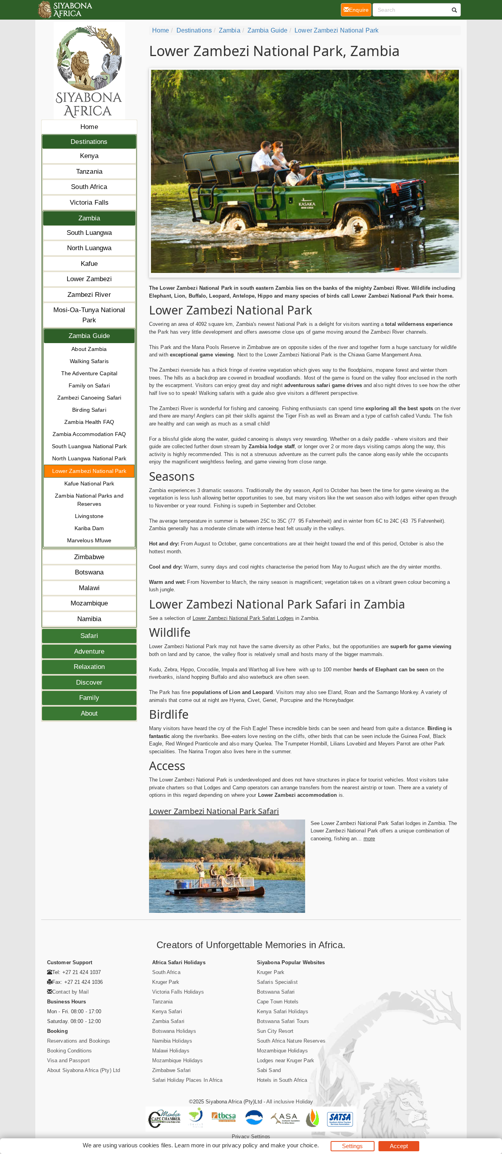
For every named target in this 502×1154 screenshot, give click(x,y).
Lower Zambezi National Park (89, 471)
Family (89, 697)
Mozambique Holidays (177, 1060)
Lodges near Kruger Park (285, 1060)
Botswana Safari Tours (283, 1021)
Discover (89, 682)
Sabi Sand (269, 1070)
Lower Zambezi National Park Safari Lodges (243, 618)
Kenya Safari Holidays (282, 1011)
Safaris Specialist (277, 982)
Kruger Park (166, 982)
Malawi (89, 588)
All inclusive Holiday (289, 1102)
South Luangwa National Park (89, 446)
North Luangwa (89, 248)
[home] (64, 10)
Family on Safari (89, 385)
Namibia (89, 619)
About (89, 713)
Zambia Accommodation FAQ (89, 434)
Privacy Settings (251, 1136)
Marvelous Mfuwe (89, 540)
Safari (89, 636)
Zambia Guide (89, 336)
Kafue (89, 263)
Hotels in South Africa (282, 1080)
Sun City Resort (275, 1031)
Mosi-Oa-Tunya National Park (89, 315)
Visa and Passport (68, 1060)
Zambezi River (89, 294)
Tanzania (89, 171)
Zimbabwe (89, 557)
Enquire (360, 9)
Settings (352, 1146)
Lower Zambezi (89, 279)
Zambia (89, 218)
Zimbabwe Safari (171, 1070)
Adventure (89, 651)
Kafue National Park (89, 483)
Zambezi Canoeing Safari (89, 397)
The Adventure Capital (89, 373)
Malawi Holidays (171, 1051)
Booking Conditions (69, 1051)
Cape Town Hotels (278, 1002)
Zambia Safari (168, 1021)
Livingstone (89, 516)
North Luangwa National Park (89, 458)
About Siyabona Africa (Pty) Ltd (83, 1070)
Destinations (89, 141)
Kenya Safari (167, 1011)
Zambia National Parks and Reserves (89, 499)
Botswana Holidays (174, 1031)
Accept (399, 1146)
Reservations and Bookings (79, 1041)
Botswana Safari (276, 992)
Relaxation (89, 667)
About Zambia (89, 349)
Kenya (89, 156)
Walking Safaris (89, 361)
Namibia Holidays (172, 1041)
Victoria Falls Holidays (178, 992)
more (369, 838)
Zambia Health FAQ (89, 422)
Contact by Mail (70, 992)
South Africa (89, 187)
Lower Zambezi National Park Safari (214, 811)
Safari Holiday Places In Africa (187, 1080)
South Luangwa (89, 232)
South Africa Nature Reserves (291, 1041)
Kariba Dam (89, 528)
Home (89, 127)
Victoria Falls (89, 202)
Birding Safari (89, 410)
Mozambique (89, 603)
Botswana (89, 572)
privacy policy (240, 1145)
